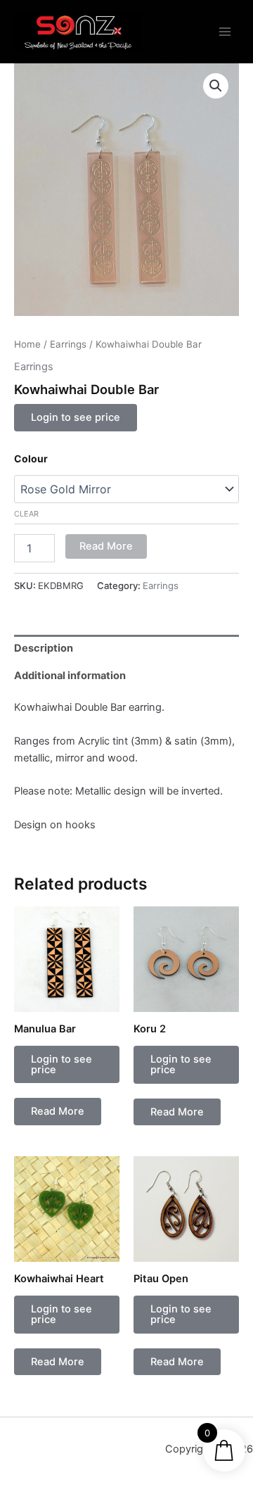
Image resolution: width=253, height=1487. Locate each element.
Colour (31, 458)
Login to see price (75, 417)
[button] (215, 86)
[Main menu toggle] (225, 32)
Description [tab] (43, 648)
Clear (26, 514)
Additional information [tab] (70, 675)
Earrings (68, 344)
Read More (106, 546)
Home (27, 344)
